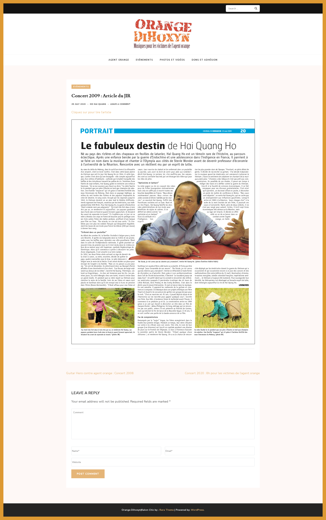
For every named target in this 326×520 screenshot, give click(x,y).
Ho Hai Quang (98, 104)
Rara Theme (166, 510)
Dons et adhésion (205, 59)
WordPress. (197, 510)
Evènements (144, 59)
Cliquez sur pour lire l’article (91, 112)
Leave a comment (120, 104)
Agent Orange (118, 59)
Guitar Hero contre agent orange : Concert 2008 (100, 373)
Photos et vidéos (172, 59)
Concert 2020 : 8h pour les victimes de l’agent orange (222, 373)
